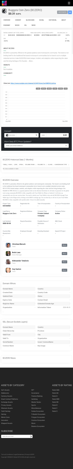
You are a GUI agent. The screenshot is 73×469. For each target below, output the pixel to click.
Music (33, 423)
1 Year (54, 88)
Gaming (3, 414)
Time (4, 164)
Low (15, 164)
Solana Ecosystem (37, 411)
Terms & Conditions (7, 454)
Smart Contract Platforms (9, 399)
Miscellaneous (36, 408)
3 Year (60, 88)
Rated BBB (55, 399)
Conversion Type (61, 164)
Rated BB (55, 402)
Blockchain (30, 20)
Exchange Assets (7, 402)
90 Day (49, 88)
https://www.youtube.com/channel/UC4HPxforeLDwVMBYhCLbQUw (33, 83)
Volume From (30, 164)
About (63, 20)
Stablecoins (5, 393)
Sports (33, 405)
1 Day (38, 88)
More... (31, 61)
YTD (66, 88)
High (10, 164)
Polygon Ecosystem (38, 417)
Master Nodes (36, 402)
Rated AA (55, 393)
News (33, 25)
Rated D (55, 411)
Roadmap (7, 25)
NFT (32, 390)
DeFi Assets (5, 390)
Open (21, 164)
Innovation (4, 420)
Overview (7, 20)
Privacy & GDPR (29, 454)
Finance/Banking (36, 396)
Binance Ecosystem (37, 426)
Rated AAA (55, 390)
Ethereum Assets (7, 408)
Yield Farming (5, 411)
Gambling (34, 399)
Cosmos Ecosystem (38, 420)
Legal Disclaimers (19, 454)
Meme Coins (5, 417)
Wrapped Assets (6, 423)
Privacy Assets (6, 405)
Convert (18, 20)
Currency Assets (6, 396)
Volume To (41, 164)
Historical (53, 20)
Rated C (54, 408)
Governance (35, 393)
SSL (25, 25)
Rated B (54, 405)
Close (50, 164)
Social (41, 20)
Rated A (54, 396)
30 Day (43, 88)
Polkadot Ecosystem (38, 414)
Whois (17, 25)
